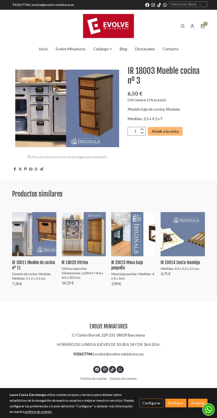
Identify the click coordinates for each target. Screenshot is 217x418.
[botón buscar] (182, 26)
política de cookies (38, 412)
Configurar (151, 403)
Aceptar (198, 403)
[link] (108, 26)
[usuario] (192, 26)
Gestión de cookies (123, 378)
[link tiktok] (159, 5)
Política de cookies (93, 378)
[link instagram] (153, 5)
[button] (103, 48)
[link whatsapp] (165, 5)
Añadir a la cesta (165, 131)
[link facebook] (147, 5)
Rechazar (176, 403)
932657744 (82, 354)
